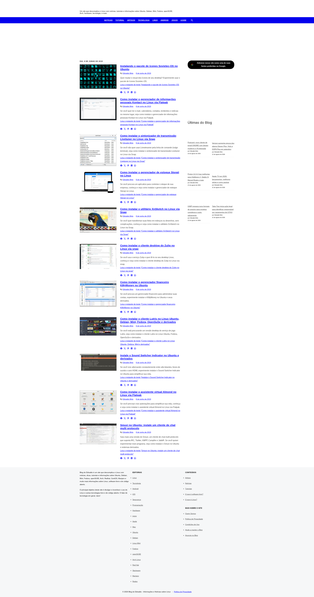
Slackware (136, 571)
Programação (137, 505)
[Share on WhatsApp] (135, 92)
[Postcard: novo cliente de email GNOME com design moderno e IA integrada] (199, 134)
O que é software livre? (194, 494)
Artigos (131, 20)
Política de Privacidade (194, 519)
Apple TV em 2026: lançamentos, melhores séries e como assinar (221, 179)
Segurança (136, 500)
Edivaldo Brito (128, 73)
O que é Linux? (191, 500)
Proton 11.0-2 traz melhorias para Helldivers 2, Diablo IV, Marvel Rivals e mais (199, 177)
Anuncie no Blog (191, 535)
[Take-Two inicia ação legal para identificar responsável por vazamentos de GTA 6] (223, 198)
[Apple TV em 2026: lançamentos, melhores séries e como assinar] (223, 167)
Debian (135, 538)
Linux (155, 20)
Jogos (174, 20)
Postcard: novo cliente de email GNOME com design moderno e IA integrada (198, 145)
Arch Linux (136, 560)
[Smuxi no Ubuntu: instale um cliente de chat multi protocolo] (98, 434)
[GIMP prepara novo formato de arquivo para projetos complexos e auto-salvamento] (199, 198)
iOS (133, 494)
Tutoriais (188, 489)
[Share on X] (125, 92)
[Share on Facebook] (121, 92)
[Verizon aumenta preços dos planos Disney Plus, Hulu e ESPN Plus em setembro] (223, 135)
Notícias (108, 20)
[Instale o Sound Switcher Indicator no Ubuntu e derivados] (98, 363)
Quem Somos (190, 514)
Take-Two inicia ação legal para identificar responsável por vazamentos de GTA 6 (223, 209)
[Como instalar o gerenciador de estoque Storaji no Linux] (98, 182)
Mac (134, 527)
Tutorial (119, 20)
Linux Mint (136, 543)
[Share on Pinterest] (128, 92)
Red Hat (135, 565)
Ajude (183, 20)
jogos (134, 516)
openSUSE (136, 554)
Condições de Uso (192, 524)
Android (165, 20)
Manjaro (135, 576)
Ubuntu (135, 532)
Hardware (136, 510)
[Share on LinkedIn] (132, 92)
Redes (134, 581)
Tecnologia (144, 20)
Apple (134, 521)
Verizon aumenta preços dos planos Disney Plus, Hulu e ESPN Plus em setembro (223, 146)
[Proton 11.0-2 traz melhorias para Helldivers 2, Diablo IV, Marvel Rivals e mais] (199, 166)
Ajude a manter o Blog (194, 530)
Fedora (135, 549)
